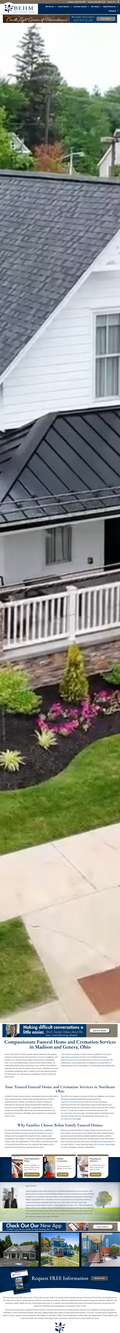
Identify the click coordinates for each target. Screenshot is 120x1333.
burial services (70, 1060)
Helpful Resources (109, 7)
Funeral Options (63, 7)
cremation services (37, 1057)
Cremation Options (80, 7)
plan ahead (105, 1144)
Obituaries (112, 11)
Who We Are (49, 7)
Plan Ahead (95, 7)
